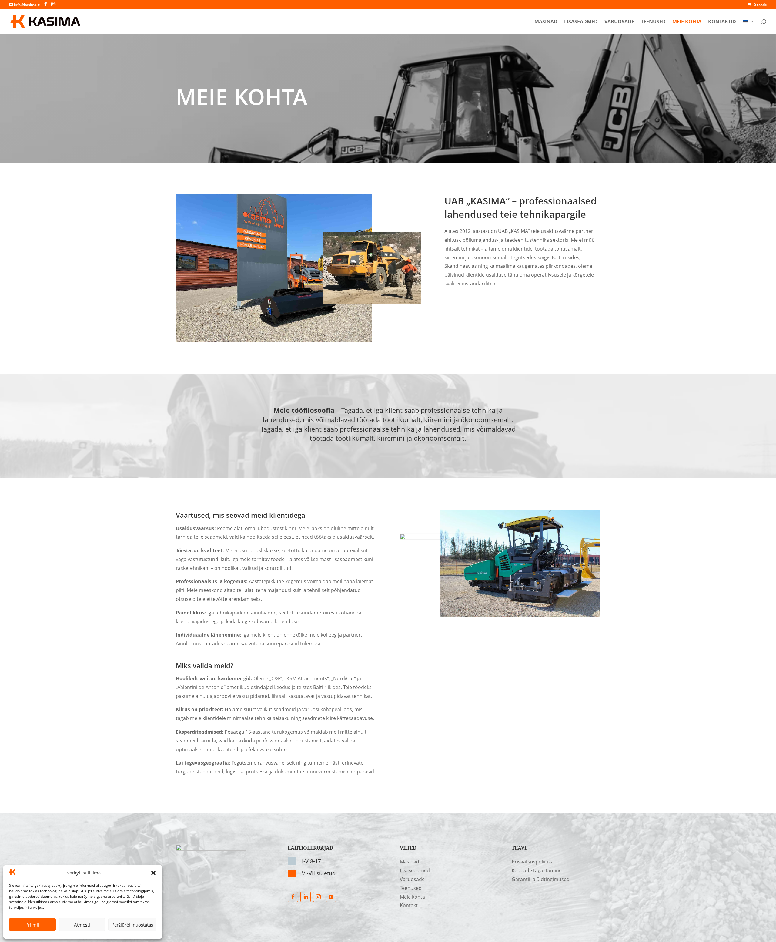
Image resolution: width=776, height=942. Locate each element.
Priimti (32, 925)
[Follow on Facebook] (293, 897)
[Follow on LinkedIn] (305, 897)
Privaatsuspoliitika (533, 861)
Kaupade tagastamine (537, 870)
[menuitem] (748, 26)
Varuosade (619, 22)
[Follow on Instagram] (318, 897)
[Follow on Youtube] (331, 897)
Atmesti (82, 925)
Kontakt (409, 905)
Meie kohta (686, 22)
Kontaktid (722, 22)
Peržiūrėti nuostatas (132, 925)
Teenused (653, 22)
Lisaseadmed (581, 22)
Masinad (545, 22)
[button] (153, 873)
